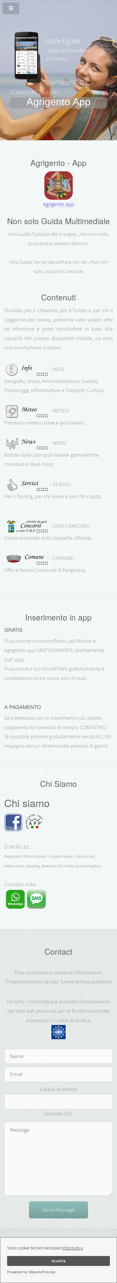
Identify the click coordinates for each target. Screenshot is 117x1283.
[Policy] (58, 1031)
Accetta (59, 1260)
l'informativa (39, 1001)
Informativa (72, 1248)
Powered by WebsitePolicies (31, 1272)
